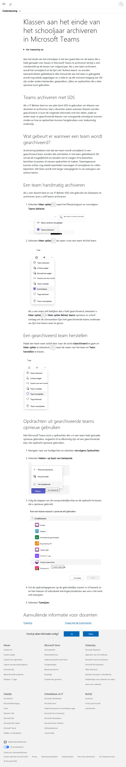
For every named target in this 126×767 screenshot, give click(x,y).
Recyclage (48, 674)
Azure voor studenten (93, 684)
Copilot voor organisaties (13, 659)
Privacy (34, 756)
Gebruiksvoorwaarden (49, 756)
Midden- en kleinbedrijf (12, 733)
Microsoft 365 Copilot (12, 723)
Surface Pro (8, 650)
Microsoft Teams (10, 728)
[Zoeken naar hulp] (10, 4)
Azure (6, 708)
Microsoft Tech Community (54, 713)
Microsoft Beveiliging (11, 703)
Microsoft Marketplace (52, 718)
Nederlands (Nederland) (17, 742)
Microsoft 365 (9, 669)
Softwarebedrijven (51, 728)
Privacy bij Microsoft (92, 703)
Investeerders (90, 708)
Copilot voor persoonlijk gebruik (15, 664)
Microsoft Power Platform (53, 723)
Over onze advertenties (86, 756)
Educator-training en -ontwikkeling (98, 674)
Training (27, 622)
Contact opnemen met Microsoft (16, 756)
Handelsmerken (67, 756)
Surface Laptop (9, 655)
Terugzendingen (50, 664)
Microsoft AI (8, 698)
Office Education (91, 669)
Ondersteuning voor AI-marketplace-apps (59, 708)
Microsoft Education (92, 650)
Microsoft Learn (50, 703)
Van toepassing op (34, 49)
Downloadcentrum (51, 655)
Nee (91, 633)
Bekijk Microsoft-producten (14, 674)
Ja (72, 633)
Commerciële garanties (53, 679)
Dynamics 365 (9, 713)
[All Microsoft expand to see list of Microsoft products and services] (4, 4)
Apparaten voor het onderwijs (96, 655)
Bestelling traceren (51, 669)
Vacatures (89, 698)
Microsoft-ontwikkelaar (53, 698)
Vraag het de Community (78, 622)
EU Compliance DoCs (107, 756)
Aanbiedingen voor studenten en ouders (100, 679)
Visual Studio (49, 733)
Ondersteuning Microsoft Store (55, 659)
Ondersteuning (10, 10)
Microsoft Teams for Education (96, 659)
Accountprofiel (49, 650)
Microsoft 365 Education (94, 664)
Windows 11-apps (10, 679)
